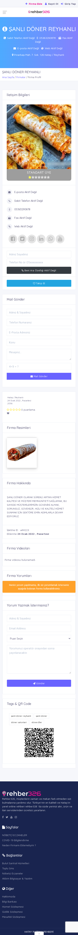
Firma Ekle (35, 3)
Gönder (40, 683)
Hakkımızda (8, 896)
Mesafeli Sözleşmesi (13, 916)
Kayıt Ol (53, 3)
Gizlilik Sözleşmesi (12, 911)
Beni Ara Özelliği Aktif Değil (40, 270)
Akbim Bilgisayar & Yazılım (17, 878)
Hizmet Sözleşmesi (13, 906)
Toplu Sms (8, 868)
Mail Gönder (40, 376)
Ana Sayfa (8, 77)
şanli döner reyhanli (21, 716)
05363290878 (47, 37)
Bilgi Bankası (9, 901)
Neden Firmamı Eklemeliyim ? (19, 845)
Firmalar (21, 77)
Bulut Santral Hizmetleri (15, 863)
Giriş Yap (70, 3)
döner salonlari (19, 722)
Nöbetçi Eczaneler (12, 873)
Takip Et (40, 283)
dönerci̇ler (37, 722)
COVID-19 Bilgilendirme (15, 840)
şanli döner (41, 716)
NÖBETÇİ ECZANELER (14, 835)
